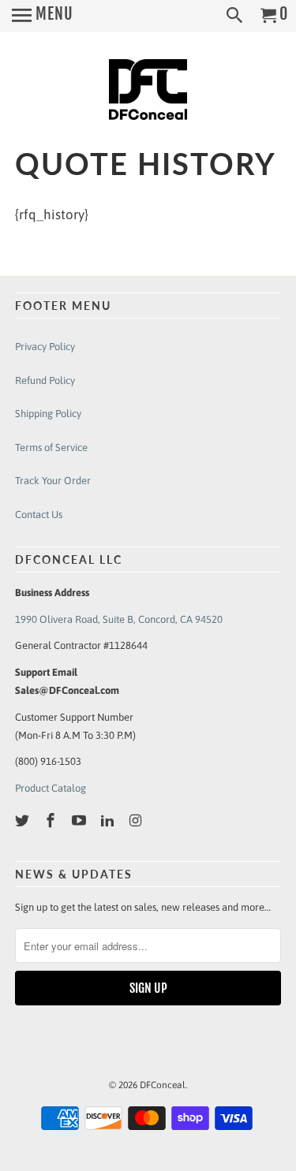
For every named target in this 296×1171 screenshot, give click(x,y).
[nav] (42, 16)
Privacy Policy (45, 346)
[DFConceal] (148, 92)
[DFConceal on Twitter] (23, 820)
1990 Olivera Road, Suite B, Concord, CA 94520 (119, 619)
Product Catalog (50, 788)
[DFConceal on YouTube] (80, 820)
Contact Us (38, 514)
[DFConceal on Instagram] (136, 820)
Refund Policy (45, 380)
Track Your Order (53, 481)
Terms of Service (51, 447)
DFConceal (162, 1085)
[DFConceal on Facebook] (52, 820)
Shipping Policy (48, 414)
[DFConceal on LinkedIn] (109, 820)
